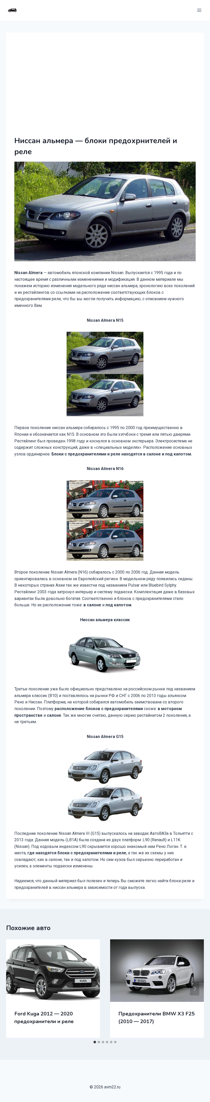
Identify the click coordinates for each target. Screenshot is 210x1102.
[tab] (94, 1042)
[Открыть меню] (199, 10)
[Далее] (194, 988)
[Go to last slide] (15, 988)
